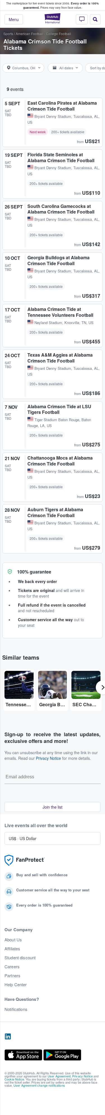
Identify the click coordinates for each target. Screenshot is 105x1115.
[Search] (95, 19)
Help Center (15, 984)
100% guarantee (34, 571)
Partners (12, 975)
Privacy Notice (48, 758)
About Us (13, 939)
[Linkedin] (7, 1036)
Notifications (15, 1009)
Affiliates (12, 948)
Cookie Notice (14, 1079)
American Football (29, 33)
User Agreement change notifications (39, 1085)
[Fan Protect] (24, 860)
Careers (12, 966)
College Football (58, 33)
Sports (8, 33)
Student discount (20, 957)
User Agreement (59, 1076)
